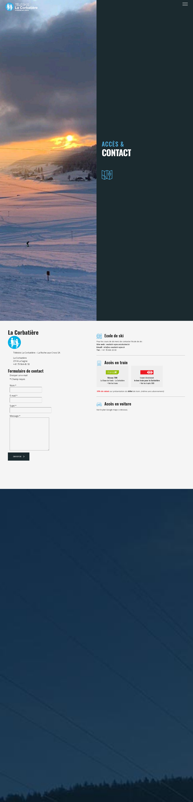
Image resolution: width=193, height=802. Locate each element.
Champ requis (17, 379)
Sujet (13, 405)
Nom (13, 385)
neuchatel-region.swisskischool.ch (117, 344)
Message (15, 415)
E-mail (13, 395)
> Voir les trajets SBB (147, 383)
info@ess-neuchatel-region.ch (114, 347)
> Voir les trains (112, 383)
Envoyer (17, 456)
